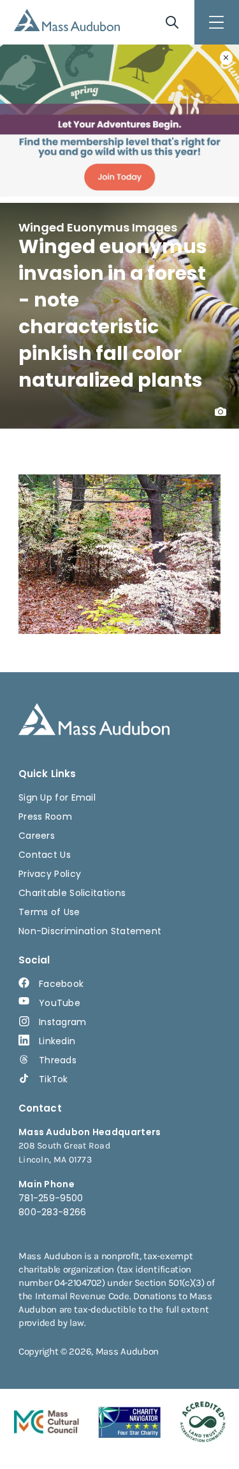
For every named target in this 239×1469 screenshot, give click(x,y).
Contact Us (44, 854)
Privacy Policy (49, 873)
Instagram (63, 1022)
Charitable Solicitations (72, 892)
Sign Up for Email (57, 797)
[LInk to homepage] (67, 20)
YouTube (59, 1003)
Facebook (61, 983)
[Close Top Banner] (226, 58)
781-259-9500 (50, 1198)
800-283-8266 (52, 1212)
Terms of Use (49, 912)
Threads (57, 1060)
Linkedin (57, 1041)
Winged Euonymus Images (97, 227)
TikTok (53, 1079)
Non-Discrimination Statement (89, 931)
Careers (36, 835)
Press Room (45, 816)
